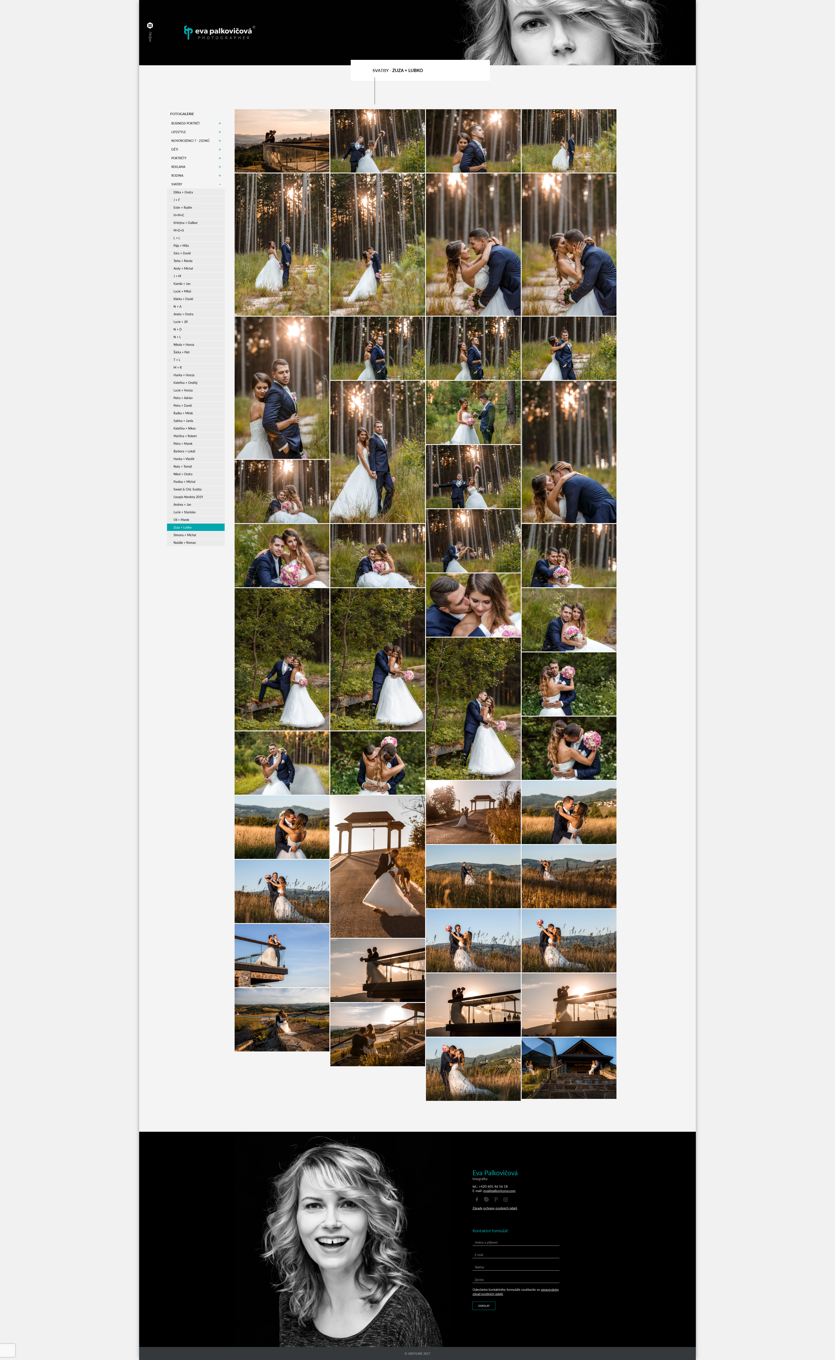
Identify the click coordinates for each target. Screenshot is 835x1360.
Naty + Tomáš (183, 466)
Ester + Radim (183, 207)
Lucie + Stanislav (185, 512)
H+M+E (179, 215)
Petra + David (183, 405)
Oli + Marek (181, 519)
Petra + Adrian (183, 398)
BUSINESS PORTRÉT (185, 123)
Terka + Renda (183, 261)
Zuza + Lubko (183, 527)
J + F (177, 200)
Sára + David (182, 253)
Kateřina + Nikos (185, 428)
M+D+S (179, 230)
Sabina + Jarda (183, 420)
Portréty (179, 158)
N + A (177, 306)
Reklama (178, 167)
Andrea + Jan (182, 504)
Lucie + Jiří (181, 321)
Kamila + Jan (182, 283)
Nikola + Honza (184, 344)
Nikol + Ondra (183, 474)
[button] (150, 25)
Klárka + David (183, 299)
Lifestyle (178, 132)
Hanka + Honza (184, 375)
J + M (177, 276)
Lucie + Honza (183, 390)
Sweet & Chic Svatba (188, 489)
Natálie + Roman (185, 542)
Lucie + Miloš (182, 291)
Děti (174, 149)
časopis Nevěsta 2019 (188, 497)
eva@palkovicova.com (499, 1190)
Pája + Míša (181, 245)
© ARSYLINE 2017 (417, 1353)
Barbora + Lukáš (184, 451)
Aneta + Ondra (183, 314)
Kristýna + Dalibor (186, 222)
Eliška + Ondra (183, 192)
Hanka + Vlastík (184, 459)
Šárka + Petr (182, 352)
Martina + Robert (185, 436)
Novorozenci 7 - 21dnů (190, 140)
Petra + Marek (183, 443)
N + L (177, 337)
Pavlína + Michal (184, 481)
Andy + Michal (183, 268)
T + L (177, 360)
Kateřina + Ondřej (185, 382)
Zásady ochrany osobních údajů (495, 1208)
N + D (178, 329)
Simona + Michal (185, 535)
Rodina (177, 175)
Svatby (176, 184)
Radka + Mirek (183, 413)
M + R (178, 367)
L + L (177, 238)
